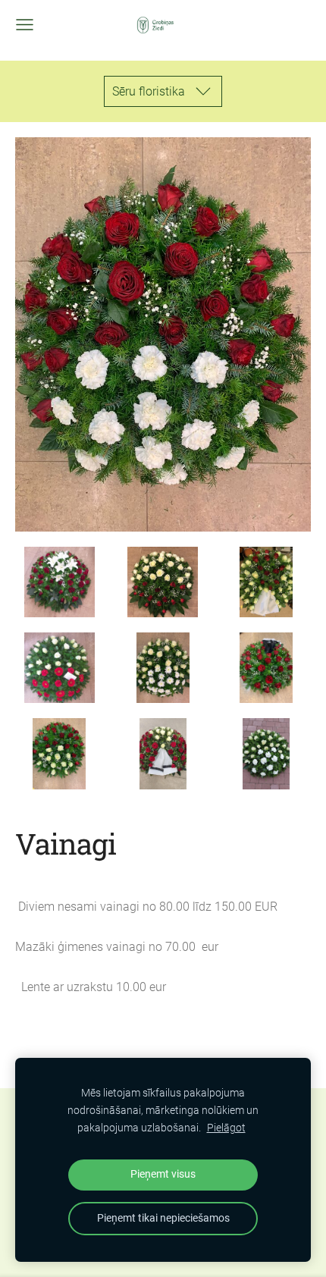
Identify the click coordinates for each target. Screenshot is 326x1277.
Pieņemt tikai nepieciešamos (163, 1218)
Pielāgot (226, 1128)
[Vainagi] (59, 582)
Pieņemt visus (163, 1174)
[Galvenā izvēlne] (24, 24)
